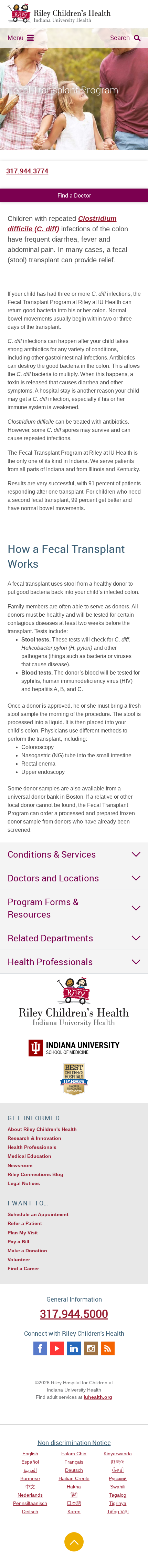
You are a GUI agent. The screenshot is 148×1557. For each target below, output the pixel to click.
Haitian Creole (74, 1478)
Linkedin (74, 1348)
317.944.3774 (27, 170)
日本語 (74, 1503)
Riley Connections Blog (35, 1174)
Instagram (91, 1348)
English (30, 1453)
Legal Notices (24, 1183)
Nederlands (30, 1495)
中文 (30, 1486)
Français (73, 1462)
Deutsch (74, 1470)
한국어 (117, 1462)
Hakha (74, 1486)
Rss (108, 1348)
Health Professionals (32, 1147)
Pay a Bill (18, 1241)
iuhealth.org (98, 1397)
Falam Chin (73, 1453)
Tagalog (117, 1495)
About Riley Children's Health (42, 1129)
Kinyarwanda (118, 1453)
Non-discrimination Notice (74, 1442)
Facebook (40, 1348)
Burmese (30, 1478)
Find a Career (23, 1268)
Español (30, 1462)
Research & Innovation (34, 1138)
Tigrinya (117, 1503)
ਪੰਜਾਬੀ (118, 1470)
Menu (15, 37)
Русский (118, 1478)
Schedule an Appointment (38, 1214)
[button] (74, 854)
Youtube (57, 1348)
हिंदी (74, 1495)
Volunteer (19, 1259)
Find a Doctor (74, 195)
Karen (74, 1511)
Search (120, 37)
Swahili (117, 1486)
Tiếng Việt (118, 1511)
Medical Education (29, 1156)
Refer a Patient (25, 1223)
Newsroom (20, 1165)
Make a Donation (27, 1250)
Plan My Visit (23, 1232)
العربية (30, 1470)
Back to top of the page (74, 1541)
